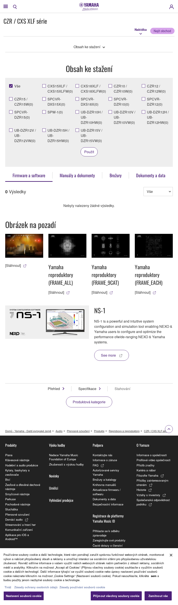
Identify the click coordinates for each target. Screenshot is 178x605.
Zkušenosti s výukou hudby (66, 464)
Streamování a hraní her (20, 525)
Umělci (53, 488)
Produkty (99, 431)
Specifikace (87, 388)
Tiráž (8, 587)
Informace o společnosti (152, 455)
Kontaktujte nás (102, 455)
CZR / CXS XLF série (156, 431)
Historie (141, 490)
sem (154, 576)
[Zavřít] (171, 555)
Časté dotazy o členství (108, 545)
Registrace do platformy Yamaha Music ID (108, 518)
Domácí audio (14, 519)
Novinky (54, 476)
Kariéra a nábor (146, 470)
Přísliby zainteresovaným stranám (152, 482)
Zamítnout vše (158, 596)
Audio (59, 431)
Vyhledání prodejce (61, 500)
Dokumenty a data (104, 499)
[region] (89, 576)
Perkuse (10, 499)
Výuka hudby (57, 445)
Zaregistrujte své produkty (109, 540)
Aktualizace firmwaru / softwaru (107, 492)
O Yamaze (143, 445)
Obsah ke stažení (87, 46)
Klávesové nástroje (17, 460)
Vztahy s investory (148, 495)
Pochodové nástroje (17, 504)
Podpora (98, 445)
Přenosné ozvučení (78, 431)
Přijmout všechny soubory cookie (116, 596)
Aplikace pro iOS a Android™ (17, 537)
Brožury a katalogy (104, 479)
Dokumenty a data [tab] (150, 175)
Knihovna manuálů (104, 485)
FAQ (95, 465)
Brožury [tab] (116, 175)
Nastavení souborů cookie (23, 596)
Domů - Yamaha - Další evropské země (28, 431)
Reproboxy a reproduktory (124, 431)
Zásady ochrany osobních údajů (36, 587)
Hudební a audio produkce (21, 465)
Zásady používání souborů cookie (82, 587)
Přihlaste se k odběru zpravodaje (106, 533)
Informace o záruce (105, 460)
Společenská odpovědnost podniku (153, 502)
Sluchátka (11, 509)
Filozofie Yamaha (147, 475)
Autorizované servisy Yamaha (106, 472)
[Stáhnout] (13, 265)
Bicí (7, 479)
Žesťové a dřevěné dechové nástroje (22, 487)
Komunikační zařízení (19, 530)
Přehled (54, 388)
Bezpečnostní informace (108, 504)
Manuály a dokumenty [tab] (77, 175)
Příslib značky (146, 465)
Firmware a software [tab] (29, 175)
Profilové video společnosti (153, 460)
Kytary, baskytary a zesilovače (17, 472)
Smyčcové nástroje (17, 494)
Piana (8, 455)
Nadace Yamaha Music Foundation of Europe (63, 457)
